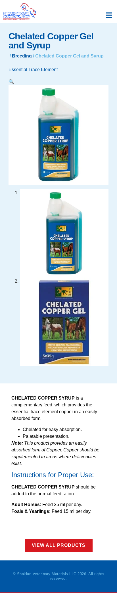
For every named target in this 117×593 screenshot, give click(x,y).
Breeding (22, 56)
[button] (109, 15)
